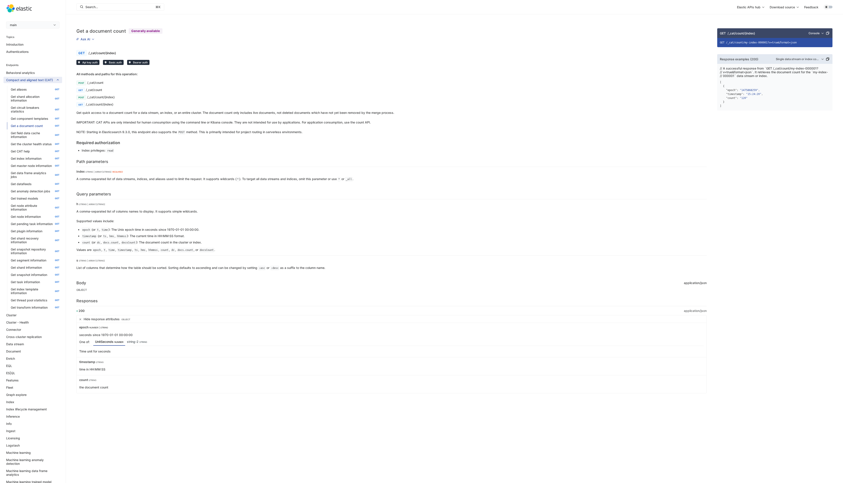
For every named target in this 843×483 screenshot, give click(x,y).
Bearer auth (140, 62)
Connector (13, 329)
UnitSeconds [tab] (109, 341)
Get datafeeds (35, 184)
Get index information (35, 158)
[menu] (32, 25)
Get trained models (35, 198)
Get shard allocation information (35, 98)
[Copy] (827, 33)
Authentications (17, 52)
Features (12, 380)
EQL (9, 366)
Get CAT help (35, 151)
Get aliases (35, 89)
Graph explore (16, 395)
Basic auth (115, 62)
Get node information (35, 216)
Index (10, 402)
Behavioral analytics (20, 73)
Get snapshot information (35, 275)
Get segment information (35, 260)
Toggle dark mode (828, 7)
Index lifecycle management (26, 409)
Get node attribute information (35, 207)
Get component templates (35, 118)
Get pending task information (35, 224)
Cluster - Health (17, 322)
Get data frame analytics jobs (35, 175)
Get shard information (35, 267)
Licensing (13, 438)
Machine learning (18, 452)
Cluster (11, 315)
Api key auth (90, 62)
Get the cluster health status (35, 144)
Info (9, 424)
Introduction (14, 44)
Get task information (35, 282)
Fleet (9, 387)
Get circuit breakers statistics (35, 109)
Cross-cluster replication (24, 337)
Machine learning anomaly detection (25, 461)
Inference (13, 416)
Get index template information (35, 291)
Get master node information (35, 166)
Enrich (10, 358)
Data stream (15, 344)
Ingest (10, 431)
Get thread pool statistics (35, 300)
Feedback (811, 7)
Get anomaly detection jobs (35, 191)
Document (13, 351)
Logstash (13, 445)
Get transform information (35, 307)
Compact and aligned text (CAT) (29, 80)
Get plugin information (35, 231)
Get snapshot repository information (35, 251)
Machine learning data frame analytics (26, 472)
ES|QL (10, 373)
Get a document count (35, 126)
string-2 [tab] (137, 341)
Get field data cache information (35, 135)
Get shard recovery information (35, 240)
